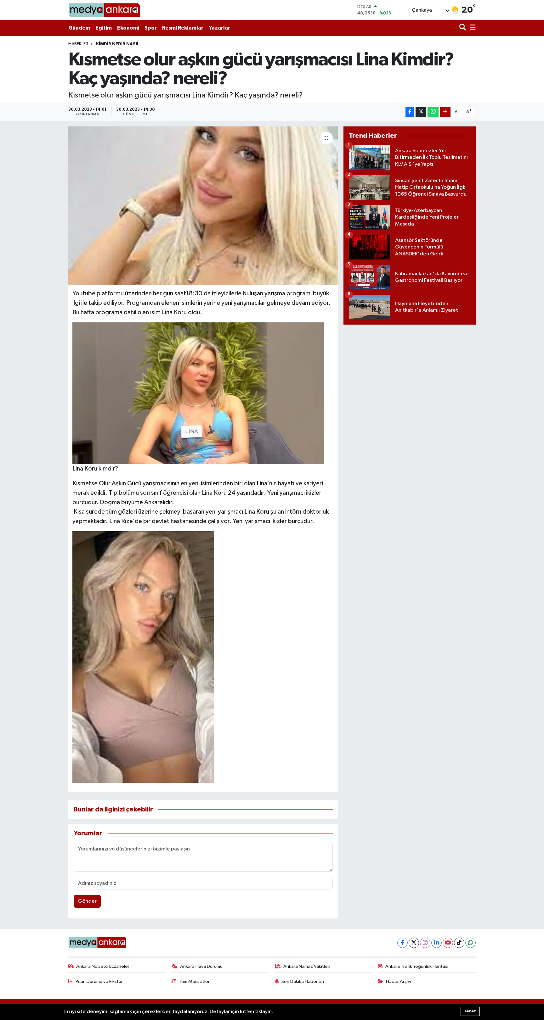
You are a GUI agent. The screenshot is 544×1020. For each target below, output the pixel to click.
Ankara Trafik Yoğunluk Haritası (416, 966)
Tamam (470, 1011)
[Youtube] (448, 943)
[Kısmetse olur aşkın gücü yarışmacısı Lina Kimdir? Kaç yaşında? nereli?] (203, 205)
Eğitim (103, 28)
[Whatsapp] (470, 943)
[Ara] (463, 28)
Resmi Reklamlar (182, 28)
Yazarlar (219, 28)
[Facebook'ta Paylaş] (409, 112)
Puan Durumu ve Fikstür (99, 981)
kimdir (107, 468)
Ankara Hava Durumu (201, 966)
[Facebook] (402, 943)
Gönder (87, 901)
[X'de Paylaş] (421, 112)
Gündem (79, 28)
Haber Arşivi (398, 981)
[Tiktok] (459, 943)
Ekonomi (128, 28)
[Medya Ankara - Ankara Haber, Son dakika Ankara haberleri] (104, 10)
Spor (150, 28)
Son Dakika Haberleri (302, 981)
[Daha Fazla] (445, 112)
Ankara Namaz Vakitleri (306, 966)
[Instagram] (425, 943)
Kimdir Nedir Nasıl (117, 44)
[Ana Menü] (471, 28)
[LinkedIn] (436, 943)
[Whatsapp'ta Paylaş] (433, 112)
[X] (414, 943)
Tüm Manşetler (194, 981)
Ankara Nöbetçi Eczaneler (102, 966)
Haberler (78, 44)
